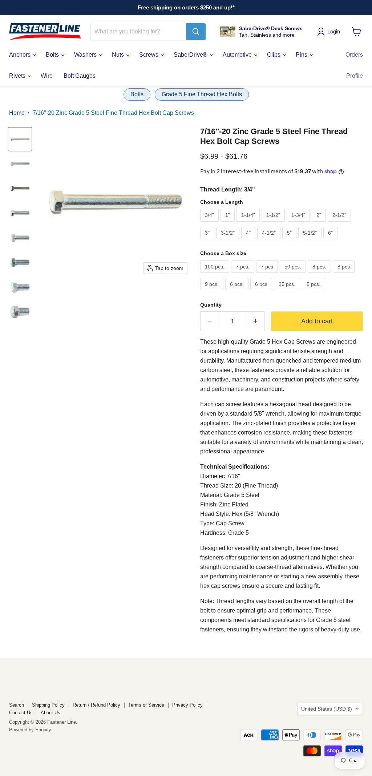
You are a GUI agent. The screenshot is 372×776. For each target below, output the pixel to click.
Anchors (20, 55)
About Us (50, 712)
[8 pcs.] (320, 274)
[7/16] (20, 139)
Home (17, 113)
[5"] (290, 241)
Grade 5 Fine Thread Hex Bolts (202, 94)
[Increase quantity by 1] (255, 321)
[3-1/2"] (228, 241)
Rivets (18, 76)
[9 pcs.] (212, 292)
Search (16, 705)
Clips (274, 55)
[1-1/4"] (249, 223)
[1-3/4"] (299, 223)
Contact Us (21, 712)
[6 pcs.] (237, 292)
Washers (86, 55)
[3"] (208, 241)
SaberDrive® (191, 55)
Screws (149, 55)
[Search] (196, 31)
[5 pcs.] (314, 292)
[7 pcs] (268, 274)
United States (326, 709)
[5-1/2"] (310, 241)
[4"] (249, 241)
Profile (354, 76)
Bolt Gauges (80, 76)
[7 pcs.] (243, 274)
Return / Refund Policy (96, 705)
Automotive (238, 55)
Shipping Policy (48, 705)
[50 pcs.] (294, 274)
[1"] (228, 223)
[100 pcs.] (215, 274)
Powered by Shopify (30, 729)
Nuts (118, 55)
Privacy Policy (187, 705)
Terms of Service (146, 705)
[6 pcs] (262, 292)
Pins (302, 55)
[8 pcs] (344, 274)
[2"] (320, 223)
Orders (354, 55)
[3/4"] (210, 223)
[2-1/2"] (340, 223)
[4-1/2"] (269, 241)
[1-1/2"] (274, 223)
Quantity (211, 305)
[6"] (331, 241)
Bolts (53, 55)
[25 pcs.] (288, 292)
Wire (47, 76)
